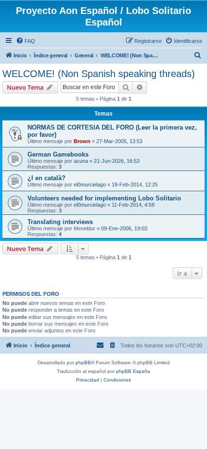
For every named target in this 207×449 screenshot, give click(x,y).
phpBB (83, 362)
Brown (82, 141)
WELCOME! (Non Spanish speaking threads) (98, 73)
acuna (81, 161)
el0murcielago (90, 184)
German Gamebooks (58, 154)
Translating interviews (60, 221)
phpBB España (133, 371)
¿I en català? (46, 178)
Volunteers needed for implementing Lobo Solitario (104, 198)
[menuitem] (25, 41)
